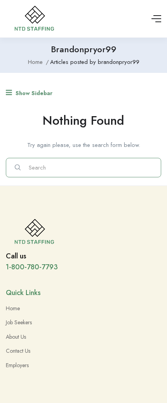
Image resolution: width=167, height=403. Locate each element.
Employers (17, 365)
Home (35, 62)
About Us (16, 337)
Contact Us (18, 351)
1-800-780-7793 (32, 267)
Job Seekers (19, 322)
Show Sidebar (33, 93)
